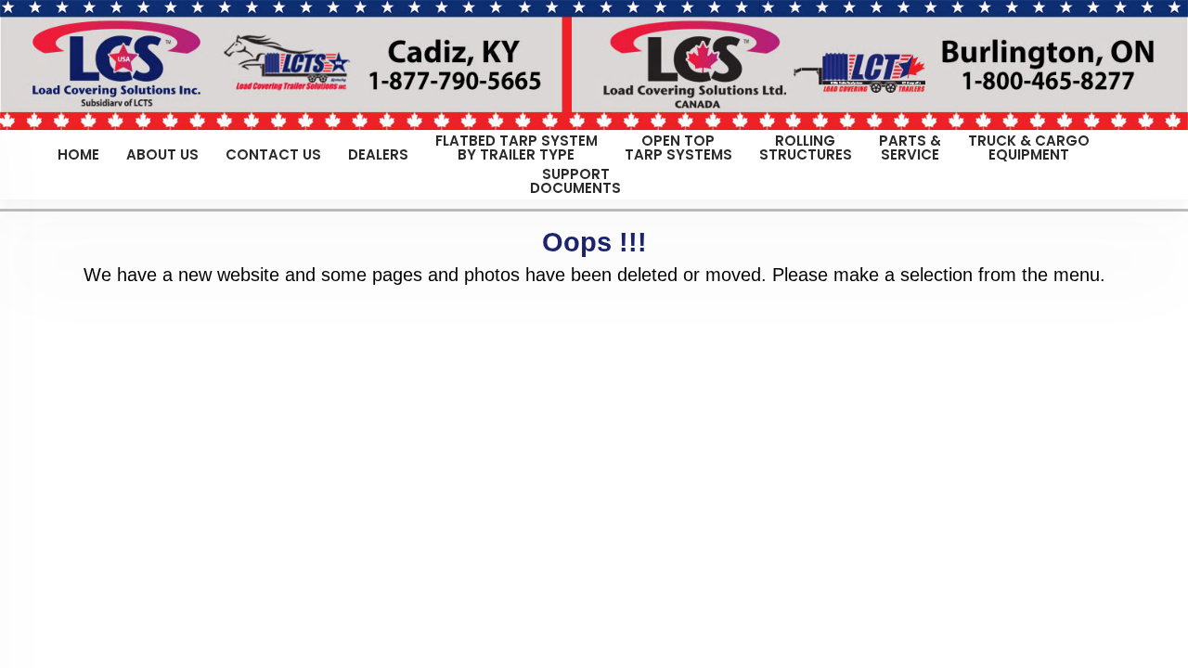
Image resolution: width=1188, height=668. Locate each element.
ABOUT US (162, 153)
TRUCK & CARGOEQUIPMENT (1029, 147)
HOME (78, 153)
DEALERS (378, 153)
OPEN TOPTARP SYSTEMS (678, 147)
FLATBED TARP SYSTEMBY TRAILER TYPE (516, 147)
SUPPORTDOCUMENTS (575, 181)
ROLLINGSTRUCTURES (805, 147)
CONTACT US (273, 153)
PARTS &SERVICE (910, 147)
